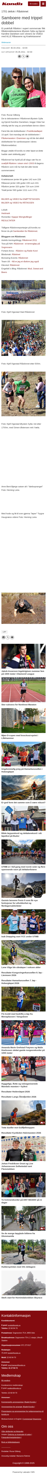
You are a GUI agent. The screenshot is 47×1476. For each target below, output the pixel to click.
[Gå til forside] (12, 4)
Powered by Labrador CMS (24, 1472)
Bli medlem (34, 4)
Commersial (27, 1419)
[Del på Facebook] (19, 56)
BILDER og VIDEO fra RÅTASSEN (17, 203)
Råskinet (16, 254)
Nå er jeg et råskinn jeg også (25, 261)
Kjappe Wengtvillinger (21, 217)
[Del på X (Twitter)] (23, 56)
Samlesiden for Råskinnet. (25, 231)
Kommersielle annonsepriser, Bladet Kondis (18, 1402)
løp (4, 632)
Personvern (5, 1447)
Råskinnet (23, 258)
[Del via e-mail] (27, 56)
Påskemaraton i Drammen (14, 138)
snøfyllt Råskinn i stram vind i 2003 (17, 163)
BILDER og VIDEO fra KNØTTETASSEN (20, 199)
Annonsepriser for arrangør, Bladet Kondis (17, 1407)
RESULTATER (8, 220)
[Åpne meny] (43, 4)
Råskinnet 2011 (29, 240)
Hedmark (5, 213)
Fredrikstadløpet (34, 131)
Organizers (37, 1419)
